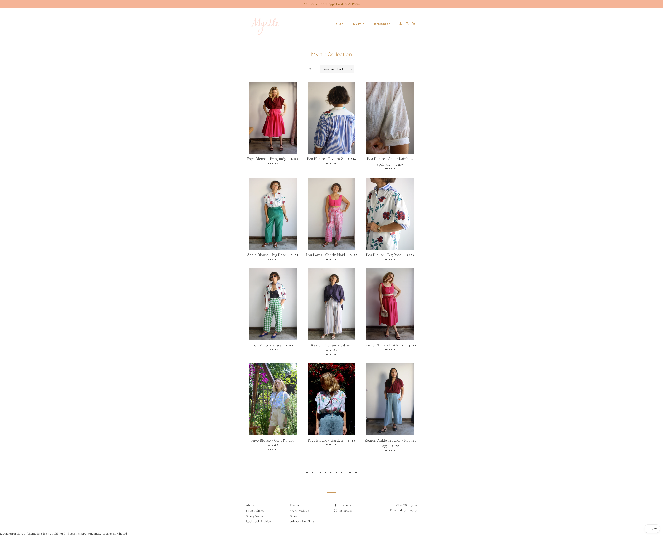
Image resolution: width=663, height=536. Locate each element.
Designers (382, 24)
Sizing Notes (254, 516)
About (250, 505)
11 (350, 472)
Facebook (344, 505)
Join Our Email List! (303, 521)
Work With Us (299, 510)
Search (294, 516)
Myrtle (359, 24)
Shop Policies (255, 510)
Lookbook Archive (258, 521)
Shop (339, 24)
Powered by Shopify (403, 510)
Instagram (345, 510)
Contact (295, 505)
